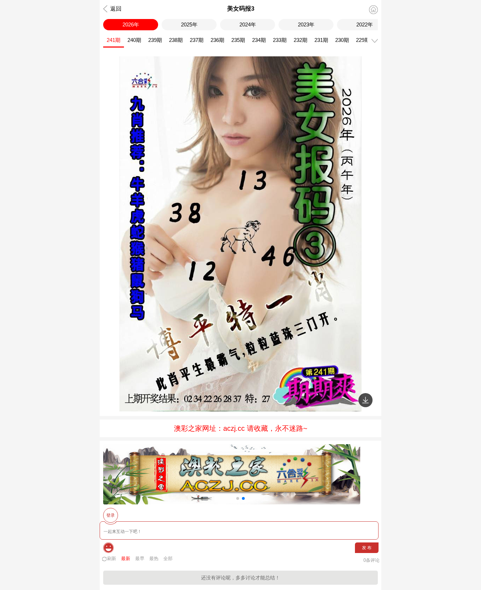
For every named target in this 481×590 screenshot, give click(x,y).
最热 (153, 558)
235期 (238, 40)
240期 (134, 40)
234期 (259, 40)
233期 (280, 40)
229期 (363, 40)
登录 (110, 515)
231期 (321, 40)
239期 (155, 40)
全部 (168, 558)
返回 (115, 9)
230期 (342, 40)
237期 (197, 40)
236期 (217, 40)
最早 (139, 558)
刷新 (111, 558)
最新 (125, 558)
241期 (113, 40)
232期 (300, 40)
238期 (176, 40)
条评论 (371, 560)
